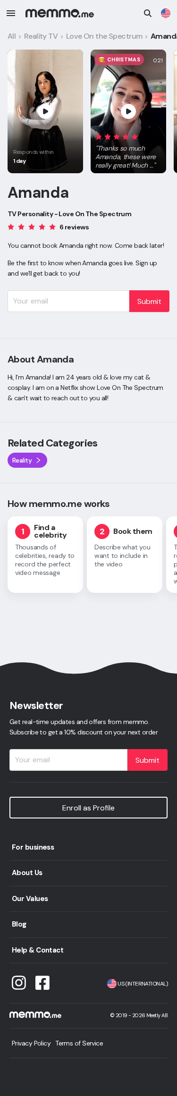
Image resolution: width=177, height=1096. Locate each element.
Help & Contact (37, 950)
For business (33, 847)
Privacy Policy (31, 1043)
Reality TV (41, 36)
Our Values (30, 898)
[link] (165, 13)
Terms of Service (79, 1043)
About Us (27, 872)
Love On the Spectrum (104, 36)
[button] (128, 149)
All (12, 36)
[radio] (98, 136)
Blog (19, 924)
